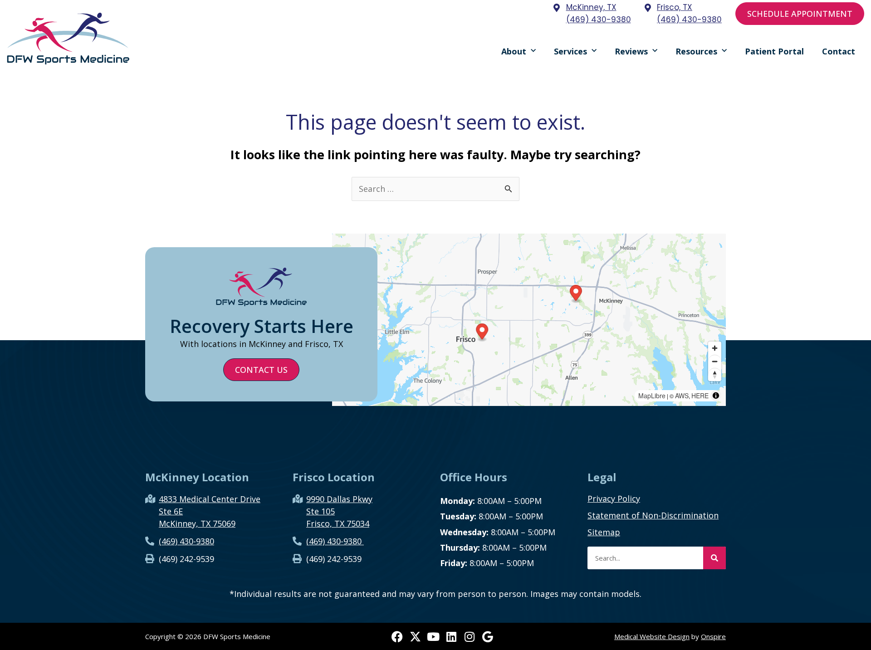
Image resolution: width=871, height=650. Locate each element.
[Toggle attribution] (715, 395)
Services (570, 51)
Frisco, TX (674, 7)
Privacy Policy (613, 498)
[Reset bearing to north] (714, 374)
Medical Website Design (652, 636)
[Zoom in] (714, 348)
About (513, 51)
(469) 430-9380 (598, 19)
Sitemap (603, 532)
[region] (529, 320)
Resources (696, 51)
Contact (838, 51)
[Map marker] (576, 294)
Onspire (713, 636)
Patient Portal (774, 51)
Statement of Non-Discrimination (653, 515)
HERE (700, 395)
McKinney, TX (591, 7)
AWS (682, 395)
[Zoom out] (714, 361)
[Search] (714, 558)
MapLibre (651, 395)
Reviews (631, 51)
